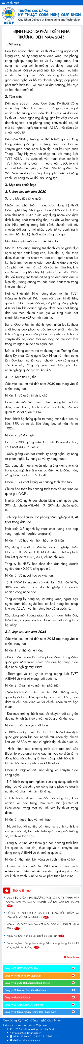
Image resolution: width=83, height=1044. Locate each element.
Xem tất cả (72, 957)
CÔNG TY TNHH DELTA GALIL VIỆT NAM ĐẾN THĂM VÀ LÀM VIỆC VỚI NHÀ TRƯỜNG (42, 915)
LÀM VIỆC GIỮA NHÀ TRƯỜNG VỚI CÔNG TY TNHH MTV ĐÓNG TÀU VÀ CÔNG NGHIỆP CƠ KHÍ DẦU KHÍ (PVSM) (42, 899)
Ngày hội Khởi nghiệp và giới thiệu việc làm (32, 935)
